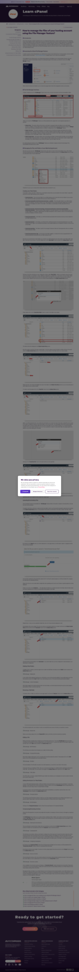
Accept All (25, 491)
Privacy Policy (41, 487)
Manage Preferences (37, 491)
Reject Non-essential (52, 491)
